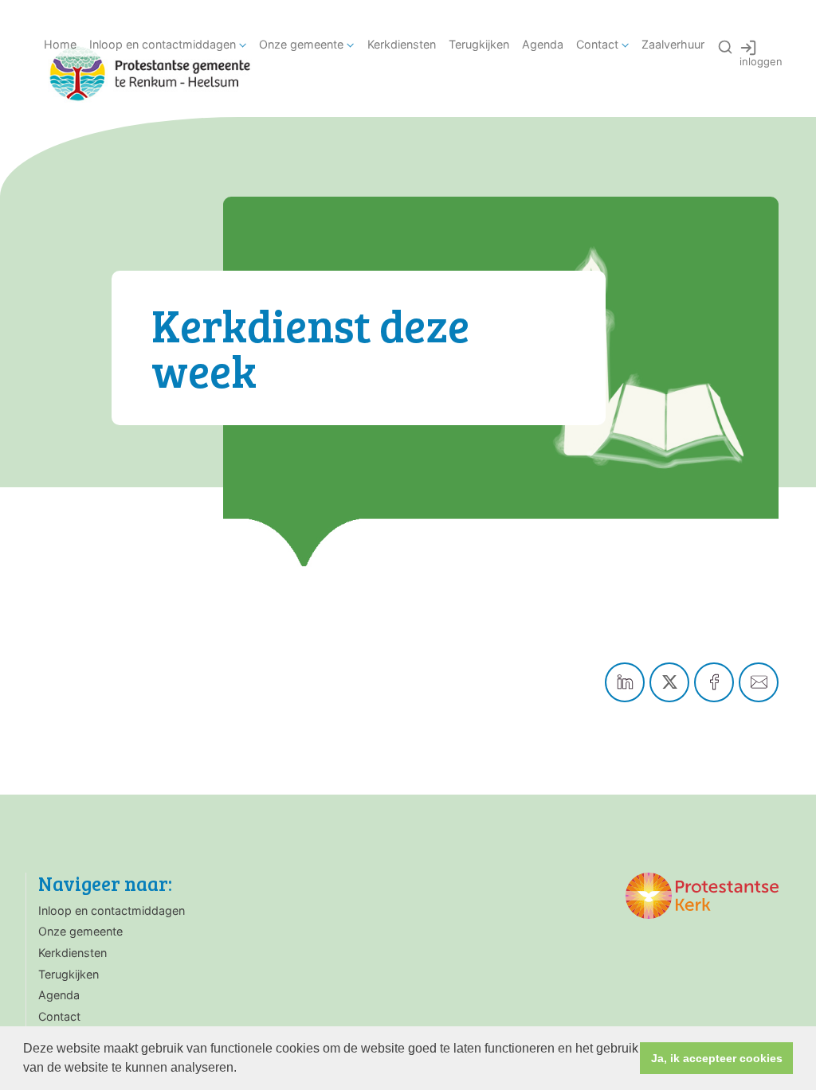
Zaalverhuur (672, 44)
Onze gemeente (301, 44)
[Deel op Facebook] (714, 682)
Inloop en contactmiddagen (162, 44)
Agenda (542, 44)
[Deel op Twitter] (669, 682)
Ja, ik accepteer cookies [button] (717, 1058)
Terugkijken (479, 44)
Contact (597, 44)
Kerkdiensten (401, 44)
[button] (242, 1069)
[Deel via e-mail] (759, 682)
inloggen (761, 61)
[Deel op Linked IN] (625, 682)
